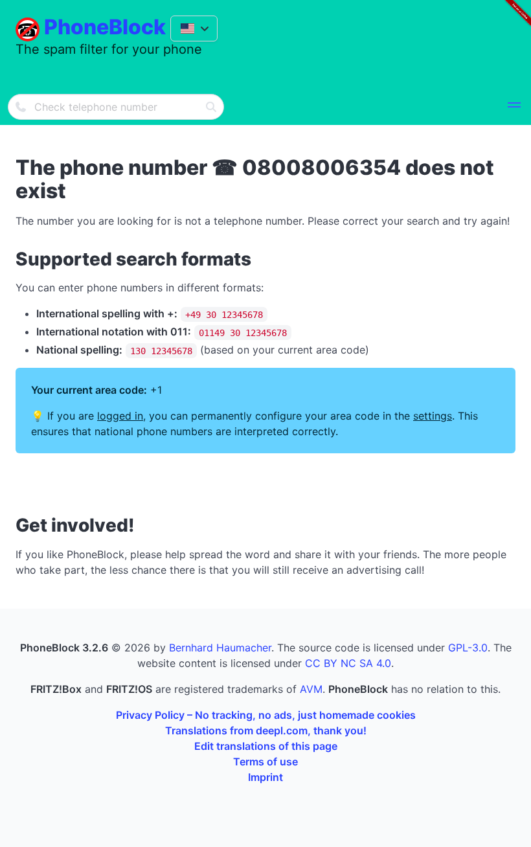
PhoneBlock (105, 27)
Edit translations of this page (265, 746)
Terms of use (265, 761)
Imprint (265, 777)
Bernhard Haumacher (220, 647)
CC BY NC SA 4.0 (348, 663)
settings (432, 415)
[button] (514, 107)
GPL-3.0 (468, 647)
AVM (311, 689)
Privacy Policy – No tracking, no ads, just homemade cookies (266, 714)
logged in (120, 415)
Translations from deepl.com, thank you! (266, 730)
